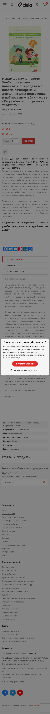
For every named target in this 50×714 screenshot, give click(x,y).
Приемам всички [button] (25, 364)
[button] (24, 370)
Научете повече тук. (11, 358)
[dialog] (25, 357)
